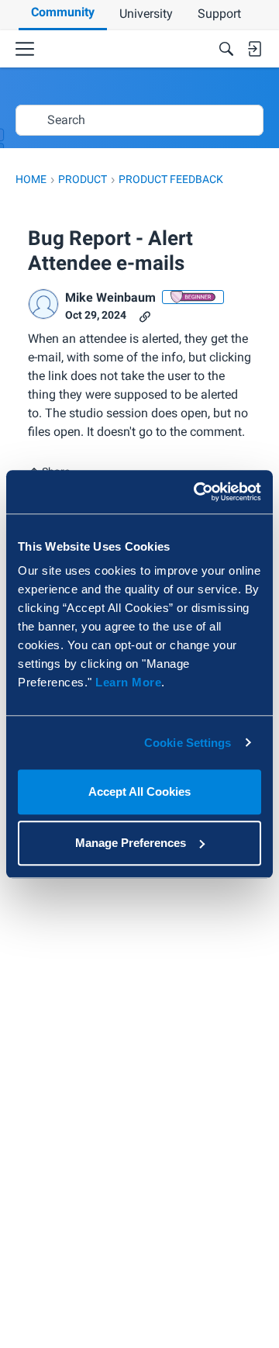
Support (219, 13)
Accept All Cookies (139, 791)
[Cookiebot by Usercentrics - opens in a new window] (197, 492)
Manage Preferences (130, 842)
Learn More (128, 682)
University (146, 13)
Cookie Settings (188, 742)
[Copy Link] (145, 315)
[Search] (226, 48)
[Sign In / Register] (254, 48)
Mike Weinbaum (110, 297)
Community (63, 12)
